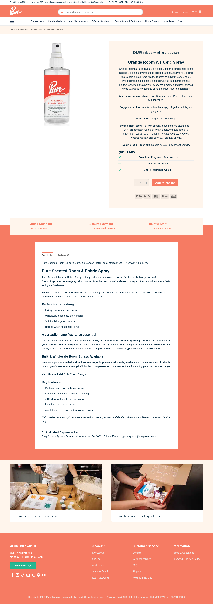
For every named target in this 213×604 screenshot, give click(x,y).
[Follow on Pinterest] (38, 575)
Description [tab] (47, 255)
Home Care (151, 21)
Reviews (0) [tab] (63, 255)
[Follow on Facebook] (12, 575)
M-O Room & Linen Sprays (51, 29)
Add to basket (165, 182)
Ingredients (168, 21)
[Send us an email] (28, 575)
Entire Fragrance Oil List (158, 170)
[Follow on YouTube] (43, 575)
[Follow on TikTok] (22, 575)
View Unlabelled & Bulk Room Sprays (64, 374)
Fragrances (36, 21)
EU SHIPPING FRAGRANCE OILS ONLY (126, 2)
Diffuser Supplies (100, 21)
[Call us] (33, 575)
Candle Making (55, 21)
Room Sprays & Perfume (127, 21)
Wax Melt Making (77, 21)
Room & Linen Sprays (27, 29)
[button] (197, 12)
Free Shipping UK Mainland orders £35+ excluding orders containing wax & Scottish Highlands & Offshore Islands (58, 2)
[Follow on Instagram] (17, 575)
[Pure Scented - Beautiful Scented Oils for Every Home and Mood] (17, 11)
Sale (180, 21)
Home (12, 29)
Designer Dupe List (158, 163)
